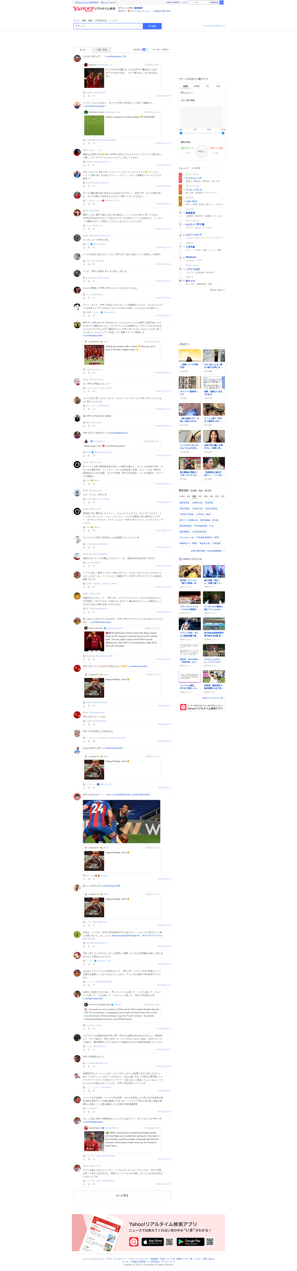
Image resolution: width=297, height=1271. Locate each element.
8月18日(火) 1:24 (164, 247)
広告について (166, 1259)
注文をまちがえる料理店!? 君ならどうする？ (96, 2)
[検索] (222, 2)
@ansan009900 (101, 609)
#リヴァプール (155, 935)
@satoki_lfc (96, 369)
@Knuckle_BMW (109, 584)
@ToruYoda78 (101, 943)
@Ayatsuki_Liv (100, 1046)
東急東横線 (184, 532)
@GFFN (117, 1005)
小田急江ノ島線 (203, 514)
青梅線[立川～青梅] (188, 543)
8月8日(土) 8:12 (164, 788)
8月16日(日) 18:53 (163, 373)
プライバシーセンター (138, 1259)
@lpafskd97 (94, 211)
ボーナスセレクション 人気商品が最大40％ (150, 11)
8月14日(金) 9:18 (164, 502)
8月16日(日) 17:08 (163, 426)
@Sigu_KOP (94, 594)
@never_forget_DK (117, 738)
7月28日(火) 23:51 (163, 1184)
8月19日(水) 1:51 (164, 186)
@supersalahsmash (103, 452)
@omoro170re (96, 1025)
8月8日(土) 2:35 (164, 946)
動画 (90, 20)
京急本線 (209, 502)
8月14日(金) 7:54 (164, 531)
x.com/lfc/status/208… (93, 335)
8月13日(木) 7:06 (164, 547)
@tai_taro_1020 (104, 961)
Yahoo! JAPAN (172, 2)
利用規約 (154, 1259)
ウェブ (76, 20)
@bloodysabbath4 (108, 140)
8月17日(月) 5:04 (164, 298)
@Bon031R (104, 406)
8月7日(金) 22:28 (164, 985)
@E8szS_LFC (95, 462)
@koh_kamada (103, 499)
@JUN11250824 (100, 702)
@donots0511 (110, 312)
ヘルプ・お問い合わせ (204, 1259)
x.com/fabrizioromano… (101, 622)
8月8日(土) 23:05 (164, 612)
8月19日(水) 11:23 (163, 143)
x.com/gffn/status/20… (94, 998)
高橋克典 (214, 2)
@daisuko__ (99, 295)
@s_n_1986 (106, 388)
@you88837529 (108, 1156)
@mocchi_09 (95, 1166)
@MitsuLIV (102, 922)
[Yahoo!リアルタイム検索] (94, 7)
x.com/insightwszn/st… (118, 433)
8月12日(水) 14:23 (163, 566)
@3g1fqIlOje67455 (97, 236)
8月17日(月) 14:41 (163, 264)
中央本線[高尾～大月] (204, 526)
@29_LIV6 (114, 200)
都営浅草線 (184, 502)
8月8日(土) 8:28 (164, 741)
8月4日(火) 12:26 (164, 1066)
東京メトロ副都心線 (188, 520)
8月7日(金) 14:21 (164, 1029)
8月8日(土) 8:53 (164, 706)
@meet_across (103, 278)
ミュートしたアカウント (214, 26)
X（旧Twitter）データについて (161, 1262)
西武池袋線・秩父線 (209, 520)
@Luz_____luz (95, 150)
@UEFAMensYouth (112, 112)
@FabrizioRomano (115, 628)
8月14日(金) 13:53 (163, 484)
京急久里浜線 (211, 508)
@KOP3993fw (106, 982)
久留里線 (216, 543)
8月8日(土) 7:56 (164, 925)
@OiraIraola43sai (96, 712)
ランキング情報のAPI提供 (134, 1262)
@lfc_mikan (96, 423)
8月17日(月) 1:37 (164, 316)
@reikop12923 (100, 93)
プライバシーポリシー (116, 1259)
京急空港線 (184, 508)
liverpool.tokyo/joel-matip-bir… (127, 935)
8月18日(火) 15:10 (163, 229)
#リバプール (89, 939)
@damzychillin (95, 490)
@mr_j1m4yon (100, 244)
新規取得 (138, 8)
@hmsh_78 (97, 225)
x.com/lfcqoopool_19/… (116, 56)
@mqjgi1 (104, 876)
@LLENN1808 (97, 261)
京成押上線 (197, 502)
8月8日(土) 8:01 (164, 879)
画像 (84, 20)
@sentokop (106, 1087)
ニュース (114, 20)
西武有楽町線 (185, 526)
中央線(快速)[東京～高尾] (207, 537)
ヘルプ (184, 2)
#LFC (145, 935)
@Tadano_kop (101, 1063)
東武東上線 (205, 543)
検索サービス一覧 (184, 1259)
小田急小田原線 (186, 514)
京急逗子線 (197, 508)
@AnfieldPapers (112, 1128)
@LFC (106, 342)
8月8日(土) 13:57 (164, 659)
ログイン (122, 11)
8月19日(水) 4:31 (164, 165)
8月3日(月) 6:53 (164, 1112)
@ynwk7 (93, 1108)
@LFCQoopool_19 (104, 65)
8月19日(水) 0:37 (164, 204)
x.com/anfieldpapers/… (94, 1122)
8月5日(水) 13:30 (164, 1050)
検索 (153, 26)
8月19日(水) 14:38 (163, 96)
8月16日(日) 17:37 (163, 409)
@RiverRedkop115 (100, 544)
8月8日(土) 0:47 (164, 964)
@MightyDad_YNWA (104, 656)
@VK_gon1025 (102, 183)
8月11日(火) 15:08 (163, 587)
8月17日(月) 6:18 (164, 281)
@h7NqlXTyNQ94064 (98, 554)
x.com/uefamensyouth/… (95, 106)
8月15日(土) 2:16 (164, 456)
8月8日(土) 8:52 (164, 724)
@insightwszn (99, 441)
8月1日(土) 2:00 (164, 1159)
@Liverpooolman (96, 379)
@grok (96, 480)
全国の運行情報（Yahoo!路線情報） (207, 551)
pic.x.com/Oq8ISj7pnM (118, 794)
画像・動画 (102, 50)
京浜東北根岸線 (199, 532)
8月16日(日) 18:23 (163, 391)
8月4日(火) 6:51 (164, 1091)
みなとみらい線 (186, 537)
